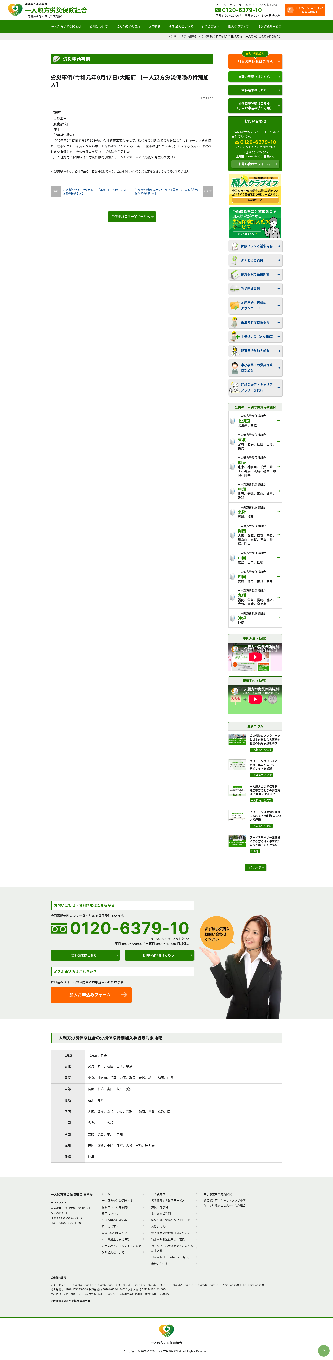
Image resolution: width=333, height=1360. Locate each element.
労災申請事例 (250, 288)
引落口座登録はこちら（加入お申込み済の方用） (254, 105)
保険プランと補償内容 (257, 246)
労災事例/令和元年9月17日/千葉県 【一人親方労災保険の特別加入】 (93, 191)
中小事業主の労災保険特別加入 (257, 367)
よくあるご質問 (252, 260)
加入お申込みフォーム (90, 994)
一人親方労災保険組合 (166, 1343)
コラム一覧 (254, 867)
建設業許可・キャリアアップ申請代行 (257, 387)
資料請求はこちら (254, 90)
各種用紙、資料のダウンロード (253, 305)
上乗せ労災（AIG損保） (258, 337)
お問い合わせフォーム (254, 164)
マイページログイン (308, 10)
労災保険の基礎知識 (255, 274)
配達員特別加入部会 (255, 351)
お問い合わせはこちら (158, 955)
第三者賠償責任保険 (255, 322)
